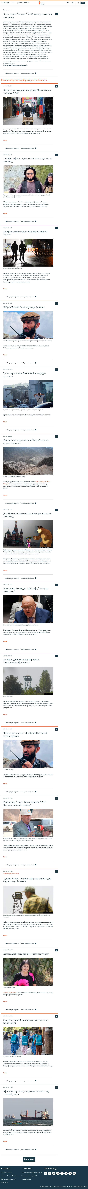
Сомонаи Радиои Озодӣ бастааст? (11, 1176)
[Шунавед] (78, 3)
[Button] (12, 73)
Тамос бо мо (4, 1182)
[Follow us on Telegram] (66, 1173)
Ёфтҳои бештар (29, 1159)
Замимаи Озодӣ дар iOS (30, 1176)
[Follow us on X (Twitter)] (62, 1173)
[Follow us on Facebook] (49, 1173)
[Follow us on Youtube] (53, 1173)
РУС (68, 3)
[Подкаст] (74, 1173)
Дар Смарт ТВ (27, 1179)
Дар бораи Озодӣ (6, 1172)
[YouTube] (72, 3)
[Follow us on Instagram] (57, 1173)
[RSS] (70, 1173)
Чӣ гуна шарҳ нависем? (8, 1179)
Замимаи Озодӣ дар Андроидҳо (32, 1172)
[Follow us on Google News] (45, 1173)
